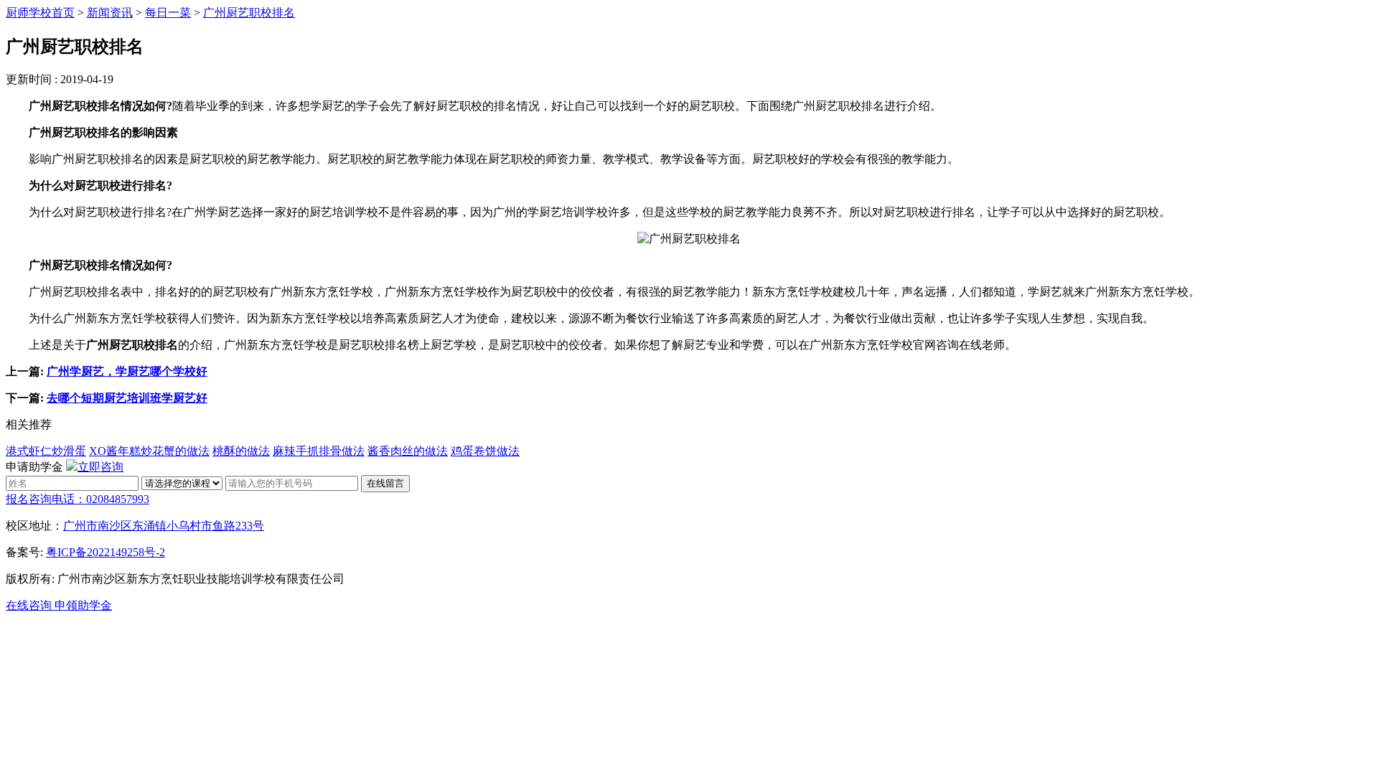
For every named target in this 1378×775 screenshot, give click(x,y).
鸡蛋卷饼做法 (485, 451)
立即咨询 (100, 467)
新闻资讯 (110, 12)
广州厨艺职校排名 (249, 12)
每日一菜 (168, 12)
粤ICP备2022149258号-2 (105, 552)
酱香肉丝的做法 (407, 451)
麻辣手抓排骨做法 (319, 451)
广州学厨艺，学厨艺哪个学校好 (127, 371)
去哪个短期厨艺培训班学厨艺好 (127, 398)
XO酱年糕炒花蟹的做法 (149, 451)
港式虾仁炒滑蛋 (46, 451)
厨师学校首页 (40, 12)
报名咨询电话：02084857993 (77, 499)
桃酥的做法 (241, 451)
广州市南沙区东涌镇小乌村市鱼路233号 (163, 526)
